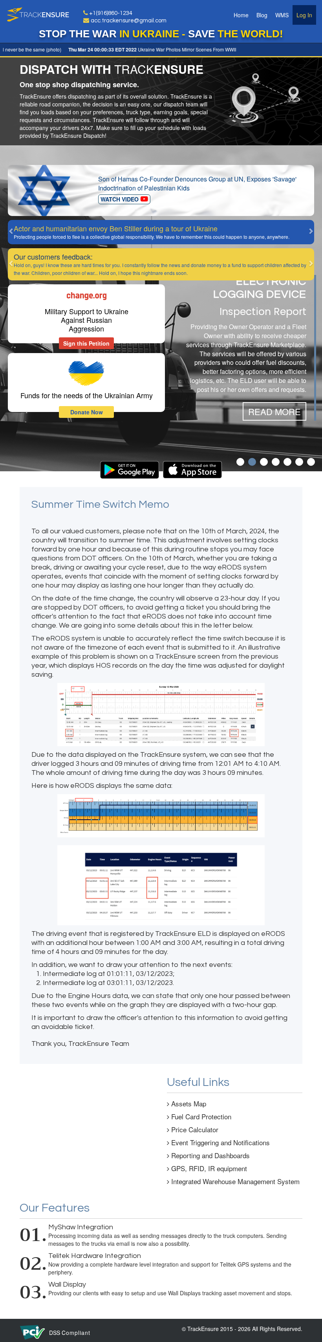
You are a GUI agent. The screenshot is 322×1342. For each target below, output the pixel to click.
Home (241, 15)
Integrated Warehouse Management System (234, 1181)
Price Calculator (193, 1129)
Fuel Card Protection (200, 1116)
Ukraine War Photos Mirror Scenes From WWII (139, 49)
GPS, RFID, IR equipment (208, 1168)
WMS (282, 15)
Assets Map (187, 1103)
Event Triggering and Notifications (219, 1142)
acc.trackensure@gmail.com (128, 21)
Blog (261, 15)
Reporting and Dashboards (209, 1155)
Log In (304, 15)
